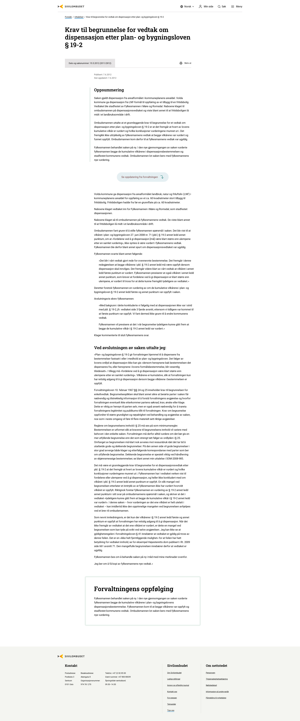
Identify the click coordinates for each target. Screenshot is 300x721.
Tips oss (170, 710)
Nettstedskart (211, 685)
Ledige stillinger (173, 679)
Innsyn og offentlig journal (178, 685)
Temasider (171, 704)
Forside (68, 17)
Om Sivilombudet (174, 673)
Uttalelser (79, 17)
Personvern (210, 673)
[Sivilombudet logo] (71, 6)
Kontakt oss (172, 692)
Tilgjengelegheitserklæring (217, 679)
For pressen (172, 698)
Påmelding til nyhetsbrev (216, 698)
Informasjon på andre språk (217, 692)
